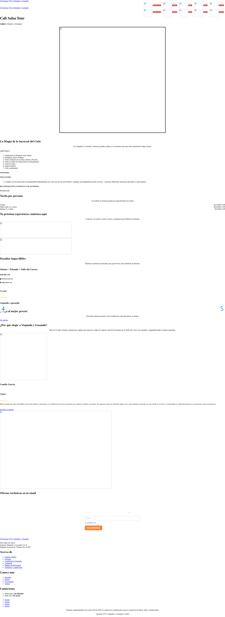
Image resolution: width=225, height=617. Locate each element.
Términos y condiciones (13, 567)
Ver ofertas (4, 320)
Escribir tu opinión (7, 410)
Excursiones (9, 582)
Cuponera (8, 563)
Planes (7, 580)
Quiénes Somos (10, 557)
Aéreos (7, 584)
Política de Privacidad (13, 565)
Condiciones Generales (13, 561)
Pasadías (8, 577)
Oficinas (8, 559)
